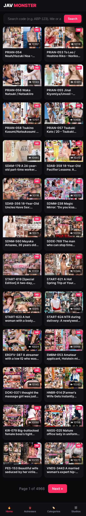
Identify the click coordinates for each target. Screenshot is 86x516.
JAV (20, 5)
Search (72, 18)
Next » (57, 488)
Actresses (30, 509)
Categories (53, 509)
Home (9, 509)
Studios (75, 509)
